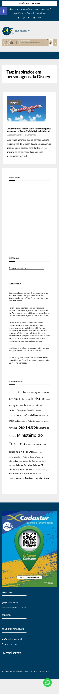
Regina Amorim (36, 457)
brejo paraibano (34, 405)
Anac (48, 400)
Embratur (32, 421)
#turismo (36, 398)
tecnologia (45, 470)
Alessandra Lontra (14, 135)
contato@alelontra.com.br (14, 607)
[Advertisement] (29, 214)
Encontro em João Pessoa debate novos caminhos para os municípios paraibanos (28, 339)
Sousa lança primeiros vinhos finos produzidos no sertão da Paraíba (29, 349)
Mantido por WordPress (12, 672)
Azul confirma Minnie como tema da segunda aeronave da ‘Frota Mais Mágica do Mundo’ (29, 129)
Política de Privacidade (12, 639)
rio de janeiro (22, 461)
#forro (31, 392)
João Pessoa (28, 427)
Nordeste (37, 444)
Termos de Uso (9, 644)
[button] (3, 11)
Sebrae (12, 465)
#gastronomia (42, 392)
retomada (13, 461)
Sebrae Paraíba (24, 465)
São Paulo (36, 470)
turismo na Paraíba (32, 473)
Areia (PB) (13, 405)
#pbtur (23, 399)
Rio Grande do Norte (38, 461)
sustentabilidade (16, 469)
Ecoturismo (22, 421)
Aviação (14, 103)
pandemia (14, 451)
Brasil (21, 406)
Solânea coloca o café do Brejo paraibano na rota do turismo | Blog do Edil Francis (28, 294)
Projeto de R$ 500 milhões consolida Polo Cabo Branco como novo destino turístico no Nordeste (29, 360)
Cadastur (12, 410)
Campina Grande (25, 410)
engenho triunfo (42, 421)
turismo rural (16, 478)
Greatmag (34, 672)
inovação (13, 427)
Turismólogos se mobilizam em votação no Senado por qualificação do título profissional (28, 309)
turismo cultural (16, 473)
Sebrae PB (38, 465)
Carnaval (38, 410)
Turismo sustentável (37, 478)
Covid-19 (30, 415)
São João (28, 470)
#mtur (13, 399)
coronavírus (17, 415)
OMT (44, 444)
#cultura (23, 392)
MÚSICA (28, 445)
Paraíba (26, 451)
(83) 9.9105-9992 (10, 602)
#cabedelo (13, 392)
